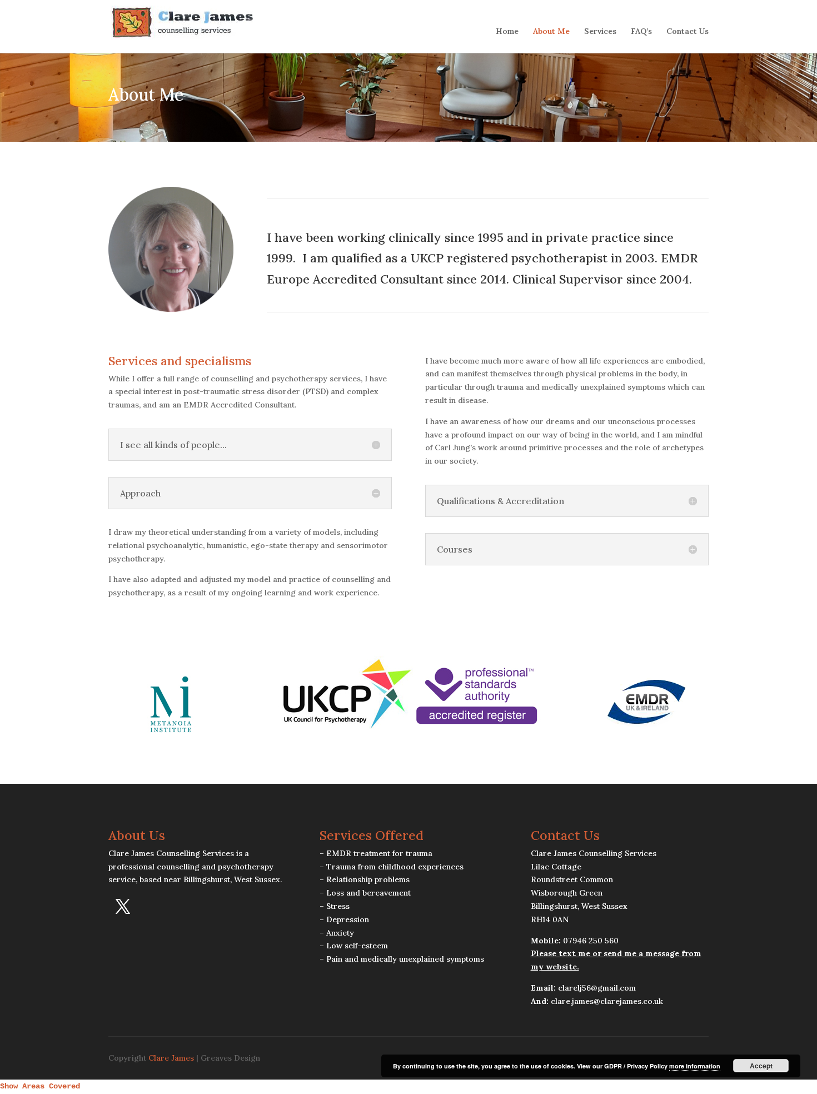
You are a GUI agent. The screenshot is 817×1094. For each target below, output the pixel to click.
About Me (551, 31)
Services (600, 31)
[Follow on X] (122, 906)
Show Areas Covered (40, 1086)
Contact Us (687, 31)
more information (694, 1066)
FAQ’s (641, 31)
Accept (761, 1066)
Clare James (171, 1058)
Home (507, 31)
